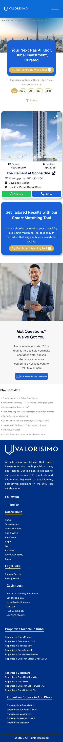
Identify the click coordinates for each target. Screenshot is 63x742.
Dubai (32, 20)
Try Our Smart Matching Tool (29, 69)
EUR (31, 90)
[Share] (56, 116)
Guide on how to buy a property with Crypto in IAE (26, 420)
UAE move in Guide (11, 429)
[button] (11, 156)
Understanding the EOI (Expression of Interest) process (28, 411)
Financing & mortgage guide (40, 402)
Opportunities (21, 20)
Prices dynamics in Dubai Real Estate (20, 398)
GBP (39, 90)
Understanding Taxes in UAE (16, 407)
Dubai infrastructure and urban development (24, 434)
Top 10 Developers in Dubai (15, 416)
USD (22, 90)
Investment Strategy (12, 402)
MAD (48, 90)
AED (14, 90)
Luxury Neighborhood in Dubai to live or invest (24, 425)
